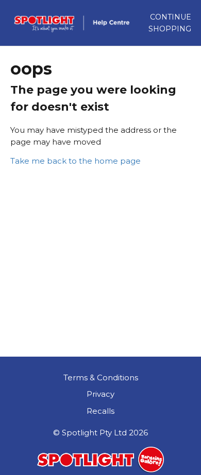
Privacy (100, 394)
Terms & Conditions (100, 377)
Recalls (100, 411)
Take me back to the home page (75, 161)
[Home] (75, 23)
